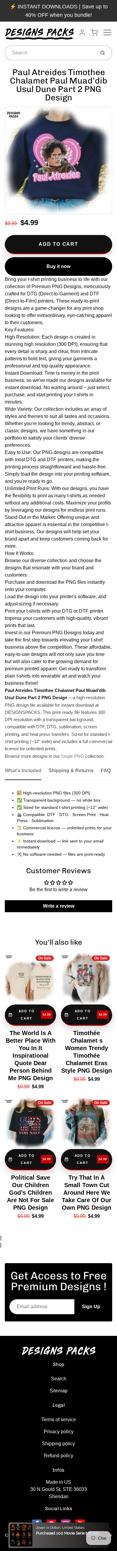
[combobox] (49, 52)
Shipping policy (58, 1443)
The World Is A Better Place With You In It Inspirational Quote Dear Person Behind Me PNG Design (31, 1055)
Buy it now (58, 266)
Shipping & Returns (71, 770)
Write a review (58, 906)
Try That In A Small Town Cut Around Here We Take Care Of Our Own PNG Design (86, 1192)
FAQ (106, 770)
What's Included (23, 770)
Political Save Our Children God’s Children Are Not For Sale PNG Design (30, 1192)
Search (58, 1378)
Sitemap (59, 1390)
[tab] (27, 772)
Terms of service (58, 1419)
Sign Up (91, 1306)
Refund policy (58, 1455)
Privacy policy (59, 1431)
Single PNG (72, 756)
